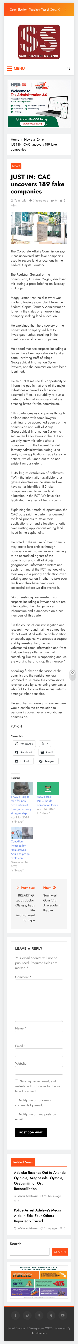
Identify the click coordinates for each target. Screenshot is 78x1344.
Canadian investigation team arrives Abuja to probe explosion (20, 849)
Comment (23, 977)
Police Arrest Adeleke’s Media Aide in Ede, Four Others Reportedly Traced (37, 1216)
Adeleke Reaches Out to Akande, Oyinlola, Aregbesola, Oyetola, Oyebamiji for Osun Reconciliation (40, 1180)
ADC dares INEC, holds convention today (47, 801)
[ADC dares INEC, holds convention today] (48, 788)
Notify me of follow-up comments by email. (33, 1103)
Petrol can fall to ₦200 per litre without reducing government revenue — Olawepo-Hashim (34, 9)
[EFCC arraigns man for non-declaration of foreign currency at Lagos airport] (22, 788)
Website (20, 1063)
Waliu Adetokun (28, 1196)
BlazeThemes (39, 1333)
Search (15, 1243)
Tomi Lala (20, 200)
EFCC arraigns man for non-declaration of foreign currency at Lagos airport (21, 805)
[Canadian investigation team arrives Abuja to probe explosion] (22, 833)
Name (20, 1028)
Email (20, 1046)
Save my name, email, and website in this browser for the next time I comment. (38, 1086)
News (16, 166)
